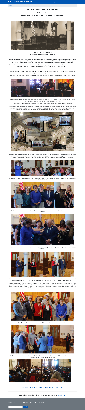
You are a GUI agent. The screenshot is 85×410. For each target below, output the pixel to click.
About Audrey (51, 2)
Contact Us (41, 402)
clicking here (62, 395)
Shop (77, 2)
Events (40, 2)
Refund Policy (33, 402)
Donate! (45, 2)
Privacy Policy (11, 402)
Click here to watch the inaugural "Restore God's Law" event (42, 387)
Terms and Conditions (22, 402)
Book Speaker (71, 2)
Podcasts (35, 2)
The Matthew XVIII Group (20, 2)
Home (10, 5)
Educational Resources (61, 2)
